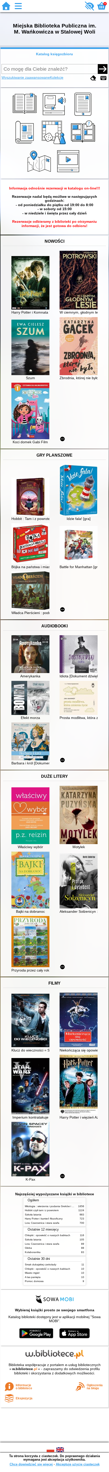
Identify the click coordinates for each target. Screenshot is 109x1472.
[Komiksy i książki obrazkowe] (83, 144)
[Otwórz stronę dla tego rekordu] (31, 283)
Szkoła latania (33, 1214)
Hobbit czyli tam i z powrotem (42, 1210)
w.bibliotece (24, 1369)
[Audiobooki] (54, 116)
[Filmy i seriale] (69, 173)
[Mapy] (39, 173)
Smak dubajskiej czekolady (40, 1264)
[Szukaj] (102, 69)
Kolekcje (56, 77)
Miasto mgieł (32, 1272)
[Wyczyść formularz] (93, 78)
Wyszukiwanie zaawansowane (26, 77)
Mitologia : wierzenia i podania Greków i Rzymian (53, 1206)
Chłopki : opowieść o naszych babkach (47, 1235)
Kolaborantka (33, 1252)
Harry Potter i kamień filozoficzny (44, 1218)
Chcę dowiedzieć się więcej (31, 1464)
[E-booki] (83, 116)
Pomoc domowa (34, 1281)
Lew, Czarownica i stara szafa (42, 1222)
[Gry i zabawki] (54, 144)
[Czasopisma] (25, 144)
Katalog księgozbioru (54, 54)
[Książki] (25, 116)
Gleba (28, 1247)
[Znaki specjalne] (103, 78)
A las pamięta (33, 1277)
